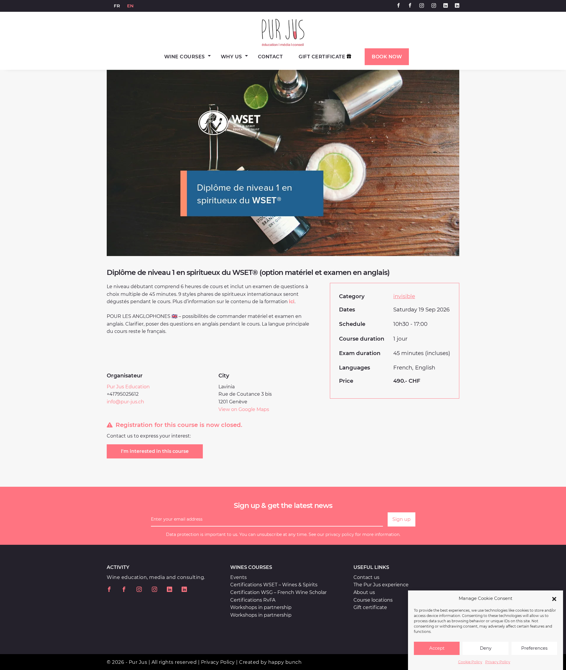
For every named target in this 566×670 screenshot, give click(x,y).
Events (238, 577)
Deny (485, 648)
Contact (270, 57)
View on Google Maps (243, 409)
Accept (437, 648)
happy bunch (285, 662)
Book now (387, 57)
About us (364, 592)
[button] (554, 598)
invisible (404, 296)
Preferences (534, 648)
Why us (231, 57)
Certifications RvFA (252, 600)
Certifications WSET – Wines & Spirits (273, 585)
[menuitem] (117, 5)
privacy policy (339, 534)
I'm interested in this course (155, 451)
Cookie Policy (470, 662)
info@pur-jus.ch (125, 402)
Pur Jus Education (128, 387)
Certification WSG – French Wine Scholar (278, 592)
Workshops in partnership (261, 607)
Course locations (373, 600)
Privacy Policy (497, 662)
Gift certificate (370, 607)
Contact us (366, 577)
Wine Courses (184, 57)
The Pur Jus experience (381, 585)
